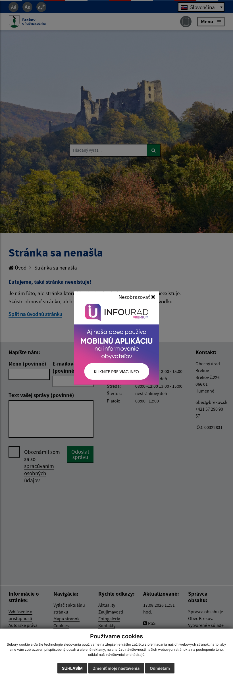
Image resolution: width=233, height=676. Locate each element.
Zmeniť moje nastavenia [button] (116, 668)
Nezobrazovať (134, 296)
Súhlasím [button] (72, 668)
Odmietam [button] (160, 668)
